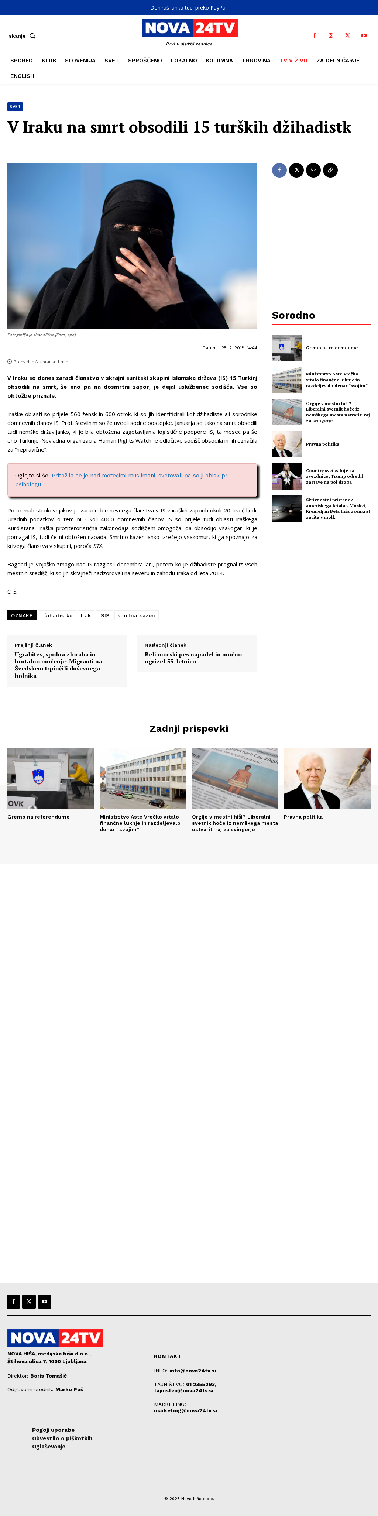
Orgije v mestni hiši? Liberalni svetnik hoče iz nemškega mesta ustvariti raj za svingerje (338, 412)
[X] (347, 35)
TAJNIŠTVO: (170, 1384)
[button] (22, 36)
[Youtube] (364, 35)
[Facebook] (314, 35)
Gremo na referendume (332, 347)
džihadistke (57, 615)
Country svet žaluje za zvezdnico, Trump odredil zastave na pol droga (334, 476)
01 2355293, (201, 1384)
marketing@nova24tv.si (185, 1410)
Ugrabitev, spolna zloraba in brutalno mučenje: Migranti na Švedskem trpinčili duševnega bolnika (58, 665)
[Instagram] (330, 35)
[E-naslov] (313, 170)
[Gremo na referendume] (287, 348)
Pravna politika (322, 444)
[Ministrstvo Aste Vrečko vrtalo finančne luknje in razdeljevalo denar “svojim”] (287, 380)
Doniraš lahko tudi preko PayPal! (189, 7)
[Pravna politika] (287, 444)
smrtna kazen (136, 615)
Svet (15, 106)
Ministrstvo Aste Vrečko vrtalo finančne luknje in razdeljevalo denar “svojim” (337, 379)
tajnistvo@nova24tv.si (183, 1390)
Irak (86, 615)
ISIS (104, 615)
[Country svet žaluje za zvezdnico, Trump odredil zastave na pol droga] (287, 476)
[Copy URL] (330, 170)
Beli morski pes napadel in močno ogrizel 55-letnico (193, 658)
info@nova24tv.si (192, 1370)
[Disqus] (189, 964)
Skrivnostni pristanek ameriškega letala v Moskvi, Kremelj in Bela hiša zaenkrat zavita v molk (338, 508)
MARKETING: (170, 1404)
